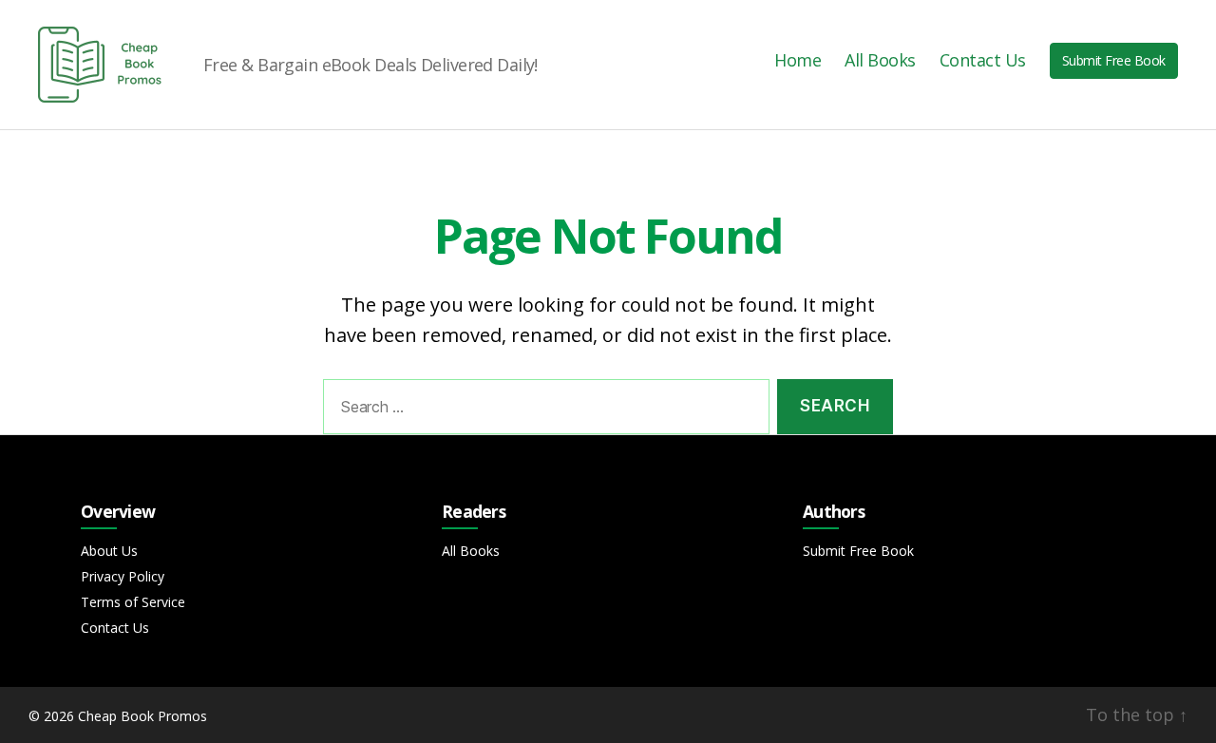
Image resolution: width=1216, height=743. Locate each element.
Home (797, 60)
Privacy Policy (122, 576)
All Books (880, 60)
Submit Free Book (1114, 60)
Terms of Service (133, 602)
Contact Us (983, 60)
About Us (109, 551)
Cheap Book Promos (142, 716)
